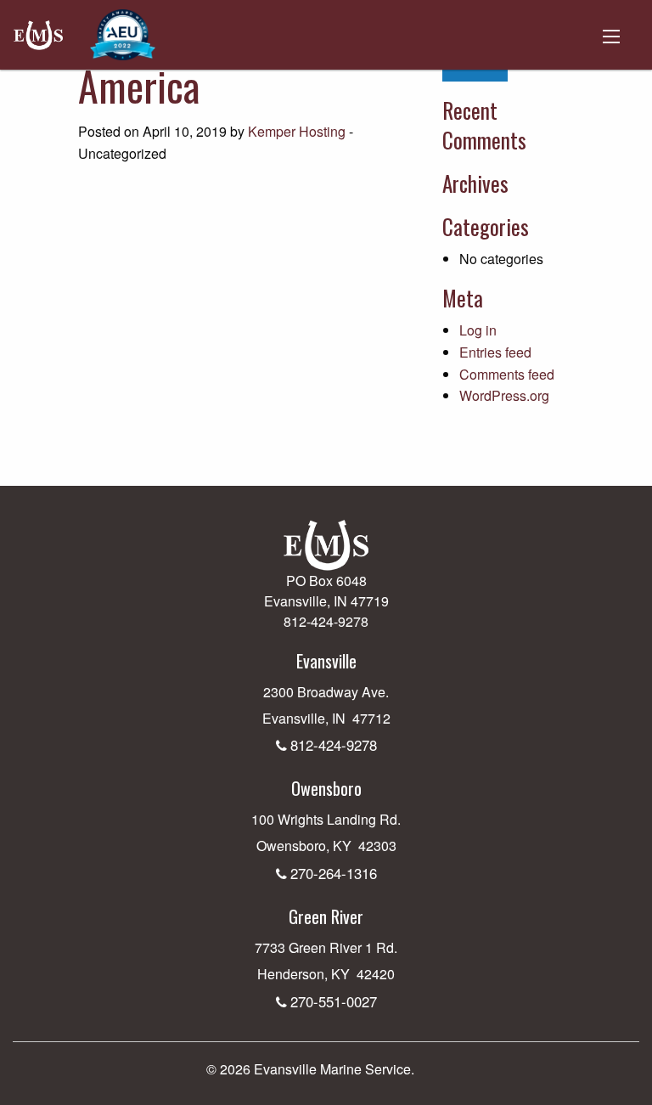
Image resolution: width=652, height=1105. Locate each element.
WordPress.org (504, 395)
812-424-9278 (333, 745)
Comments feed (506, 374)
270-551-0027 (333, 1001)
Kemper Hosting (297, 131)
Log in (478, 330)
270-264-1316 (333, 873)
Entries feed (495, 352)
